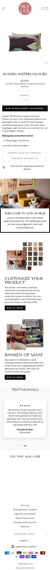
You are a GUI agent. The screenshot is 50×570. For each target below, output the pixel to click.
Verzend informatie (25, 158)
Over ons (25, 505)
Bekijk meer (15, 308)
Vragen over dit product (25, 153)
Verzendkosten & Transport (25, 509)
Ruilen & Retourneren (25, 518)
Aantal (25, 95)
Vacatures (25, 526)
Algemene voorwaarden (25, 514)
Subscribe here (24, 534)
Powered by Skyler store (25, 568)
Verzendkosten (20, 84)
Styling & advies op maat (25, 522)
